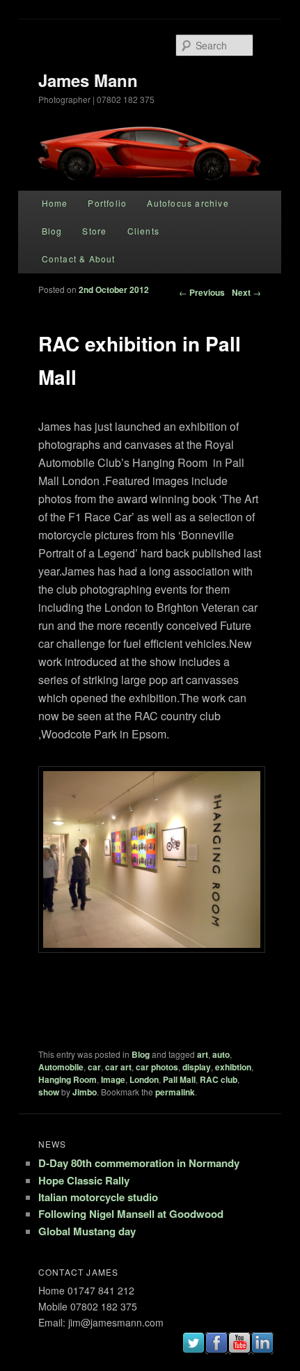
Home (55, 203)
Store (94, 231)
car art (118, 1067)
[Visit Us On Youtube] (238, 1349)
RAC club (218, 1079)
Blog (52, 231)
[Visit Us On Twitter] (192, 1349)
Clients (143, 231)
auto (221, 1054)
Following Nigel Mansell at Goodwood (130, 1213)
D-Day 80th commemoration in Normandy (138, 1163)
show (48, 1092)
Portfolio (107, 203)
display (196, 1067)
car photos (157, 1067)
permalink (175, 1092)
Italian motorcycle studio (98, 1197)
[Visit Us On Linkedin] (261, 1349)
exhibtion (233, 1067)
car (94, 1067)
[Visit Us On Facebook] (215, 1349)
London (144, 1079)
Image (113, 1079)
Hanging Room (67, 1079)
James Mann (88, 80)
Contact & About (79, 258)
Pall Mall (179, 1079)
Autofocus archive (187, 203)
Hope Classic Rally (83, 1180)
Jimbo (84, 1092)
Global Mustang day (87, 1231)
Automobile (61, 1067)
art (202, 1054)
